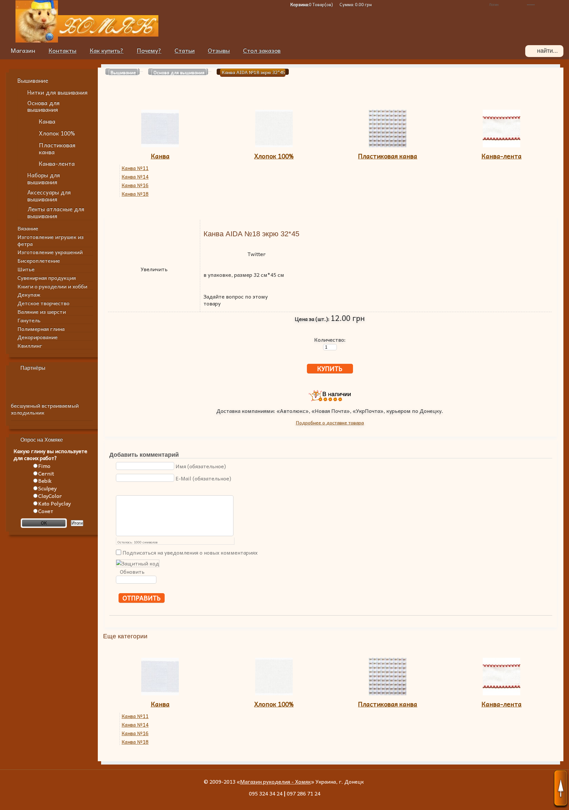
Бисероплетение (38, 260)
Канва (160, 156)
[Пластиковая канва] (387, 144)
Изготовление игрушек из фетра (50, 240)
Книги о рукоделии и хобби (52, 286)
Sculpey (47, 488)
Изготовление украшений (50, 251)
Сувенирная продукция (46, 277)
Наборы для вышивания (43, 179)
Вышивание (32, 80)
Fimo (44, 465)
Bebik (45, 480)
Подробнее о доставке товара (330, 422)
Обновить (132, 571)
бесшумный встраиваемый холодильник (45, 409)
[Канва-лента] (501, 144)
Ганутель (29, 320)
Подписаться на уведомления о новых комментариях (189, 552)
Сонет (45, 510)
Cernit (46, 473)
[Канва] (160, 144)
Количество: (330, 339)
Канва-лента (501, 156)
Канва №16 (135, 185)
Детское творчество (43, 303)
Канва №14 (135, 176)
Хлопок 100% (274, 156)
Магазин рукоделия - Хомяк (275, 781)
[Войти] (559, 4)
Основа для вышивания (43, 106)
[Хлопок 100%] (274, 144)
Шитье (26, 269)
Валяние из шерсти (41, 311)
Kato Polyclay (54, 503)
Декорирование (37, 337)
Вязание (27, 228)
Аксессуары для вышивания (49, 196)
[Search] (531, 51)
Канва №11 (135, 168)
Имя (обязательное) (201, 466)
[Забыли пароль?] (472, 4)
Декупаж (28, 294)
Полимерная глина (41, 328)
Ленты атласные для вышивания (55, 212)
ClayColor (50, 495)
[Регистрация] (462, 4)
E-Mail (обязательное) (203, 478)
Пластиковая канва (387, 156)
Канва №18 (135, 193)
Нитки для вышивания (57, 92)
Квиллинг (29, 345)
